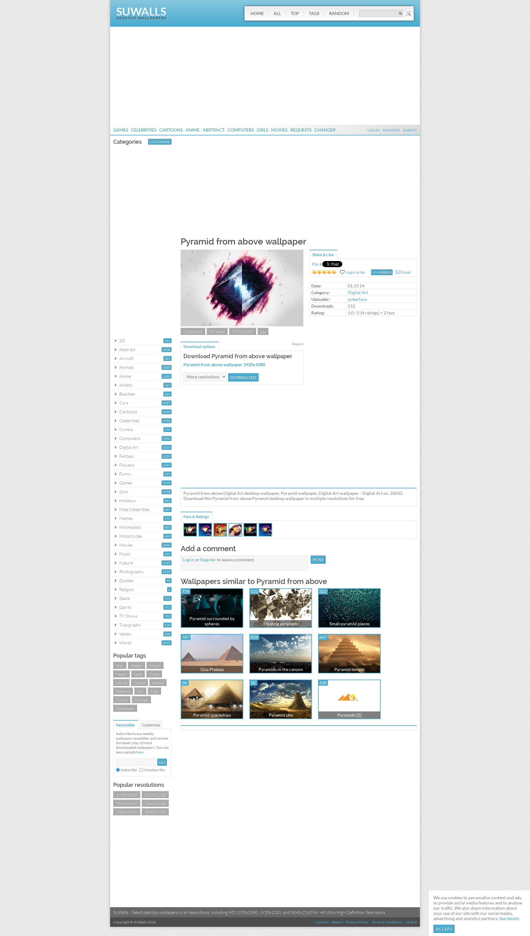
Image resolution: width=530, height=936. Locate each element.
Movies (279, 129)
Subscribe (129, 769)
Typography (130, 624)
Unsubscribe (154, 769)
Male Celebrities (134, 509)
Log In (373, 130)
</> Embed (381, 272)
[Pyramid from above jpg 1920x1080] (242, 324)
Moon (155, 665)
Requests (300, 129)
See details (509, 918)
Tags (314, 13)
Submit (410, 130)
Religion (126, 589)
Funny (125, 473)
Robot (158, 682)
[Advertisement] (265, 76)
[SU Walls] (141, 18)
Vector (125, 633)
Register (391, 130)
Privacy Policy (357, 922)
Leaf (138, 673)
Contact (322, 922)
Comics (126, 429)
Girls (262, 129)
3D (122, 340)
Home (257, 13)
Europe (141, 699)
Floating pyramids (280, 623)
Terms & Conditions (387, 922)
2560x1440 (126, 803)
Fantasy (126, 456)
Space (124, 598)
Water (136, 665)
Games (120, 129)
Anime (193, 129)
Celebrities (143, 129)
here (140, 752)
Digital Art (128, 447)
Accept (444, 928)
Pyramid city (281, 715)
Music (124, 553)
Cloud (139, 682)
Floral (121, 682)
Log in (188, 559)
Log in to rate (324, 272)
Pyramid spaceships (212, 715)
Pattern (123, 691)
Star (120, 665)
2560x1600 (155, 803)
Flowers (126, 465)
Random (339, 13)
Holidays (127, 500)
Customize (159, 141)
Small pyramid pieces (349, 623)
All (277, 13)
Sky (140, 691)
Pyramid (217, 331)
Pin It (317, 264)
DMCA (411, 922)
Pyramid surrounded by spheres (212, 621)
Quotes (126, 580)
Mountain (125, 708)
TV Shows (128, 616)
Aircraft (126, 358)
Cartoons (170, 129)
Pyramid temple (349, 669)
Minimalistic (130, 527)
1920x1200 (155, 794)
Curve (122, 699)
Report (297, 344)
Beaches (127, 393)
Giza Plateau (212, 669)
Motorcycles (130, 536)
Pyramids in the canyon (281, 669)
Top (295, 13)
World (125, 642)
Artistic (125, 385)
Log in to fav (355, 272)
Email (406, 272)
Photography (131, 571)
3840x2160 (155, 811)
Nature (126, 562)
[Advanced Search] (408, 13)
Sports (125, 607)
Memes (126, 518)
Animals (126, 367)
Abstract (214, 129)
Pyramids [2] (349, 715)
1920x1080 (126, 794)
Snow (154, 673)
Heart (121, 673)
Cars (123, 402)
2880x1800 (126, 811)
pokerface (357, 299)
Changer (325, 129)
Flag (154, 691)
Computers (241, 129)
